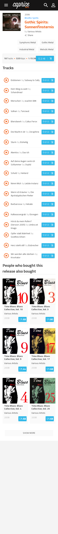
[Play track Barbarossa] (6, 204)
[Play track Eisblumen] (6, 81)
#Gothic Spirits (32, 18)
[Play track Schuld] (6, 173)
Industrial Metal (26, 49)
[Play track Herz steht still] (6, 246)
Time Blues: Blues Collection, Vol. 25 (40, 407)
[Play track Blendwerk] (6, 122)
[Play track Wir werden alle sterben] (6, 256)
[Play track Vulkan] (6, 112)
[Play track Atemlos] (6, 153)
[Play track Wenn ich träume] (6, 194)
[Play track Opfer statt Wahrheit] (6, 235)
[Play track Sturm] (6, 142)
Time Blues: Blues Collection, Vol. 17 (40, 357)
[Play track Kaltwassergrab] (6, 215)
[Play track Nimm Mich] (6, 184)
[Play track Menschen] (6, 101)
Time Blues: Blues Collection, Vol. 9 (13, 357)
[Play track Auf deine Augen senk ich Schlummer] (6, 163)
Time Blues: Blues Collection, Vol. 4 (13, 407)
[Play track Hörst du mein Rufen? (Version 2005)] (6, 225)
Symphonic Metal (27, 42)
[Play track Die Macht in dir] (6, 132)
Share (30, 35)
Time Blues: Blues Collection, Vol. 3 (40, 308)
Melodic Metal (46, 49)
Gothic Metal (47, 42)
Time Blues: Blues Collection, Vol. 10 (13, 308)
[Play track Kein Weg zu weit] (6, 91)
